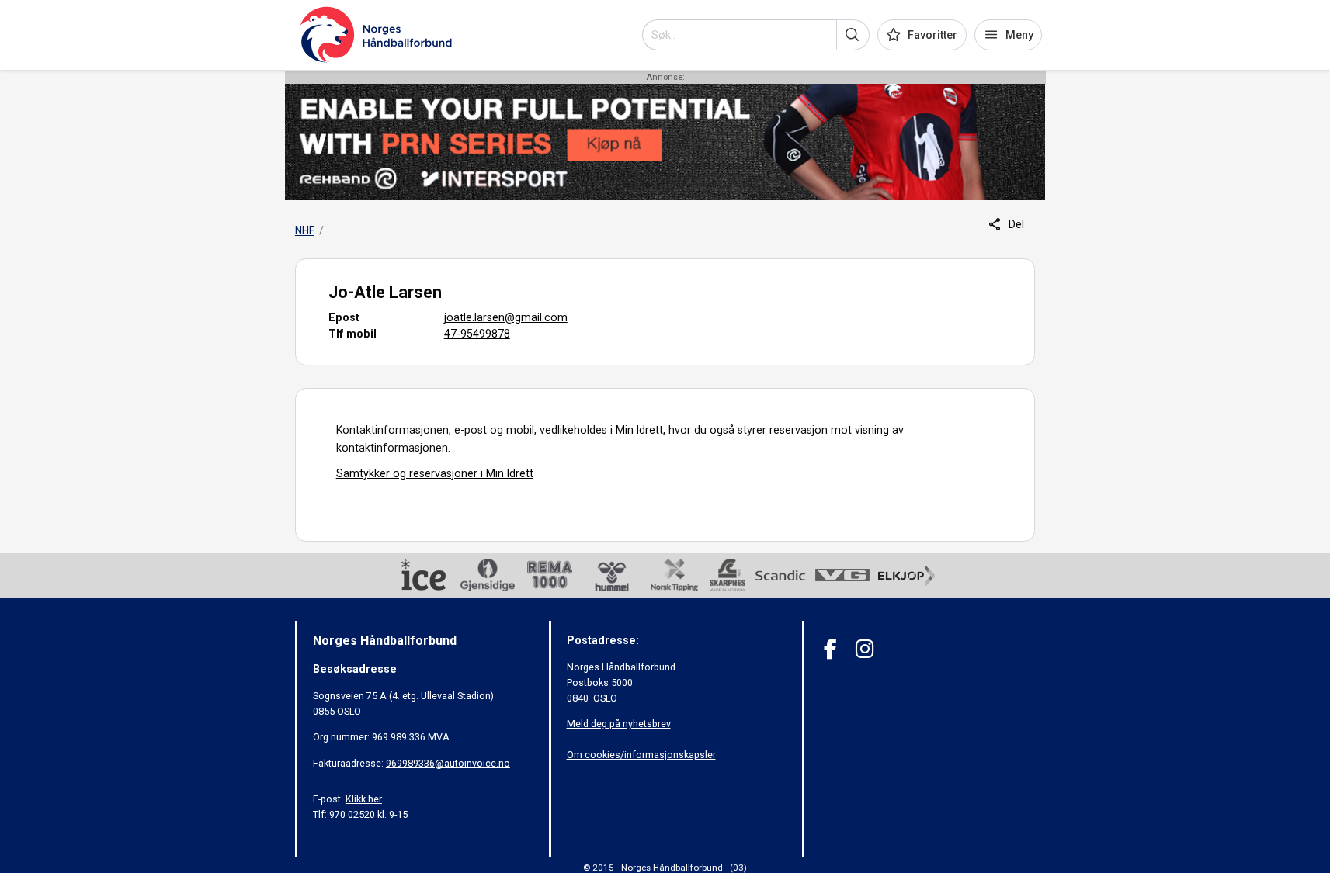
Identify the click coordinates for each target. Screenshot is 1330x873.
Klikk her (364, 799)
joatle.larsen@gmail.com (506, 317)
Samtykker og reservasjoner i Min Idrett (434, 473)
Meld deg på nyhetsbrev (619, 723)
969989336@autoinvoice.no (448, 763)
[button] (853, 34)
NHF (304, 230)
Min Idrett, (640, 430)
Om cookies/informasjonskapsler (641, 754)
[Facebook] (830, 649)
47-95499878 (477, 333)
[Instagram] (864, 649)
